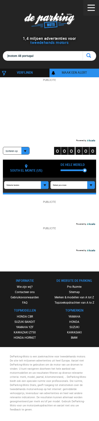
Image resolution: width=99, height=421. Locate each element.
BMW (74, 337)
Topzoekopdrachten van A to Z (74, 302)
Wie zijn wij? (25, 287)
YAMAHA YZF (25, 327)
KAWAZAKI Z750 (25, 332)
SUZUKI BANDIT (24, 322)
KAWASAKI (74, 332)
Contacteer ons (25, 292)
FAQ (24, 302)
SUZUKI (74, 327)
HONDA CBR (25, 316)
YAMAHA (74, 316)
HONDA (74, 322)
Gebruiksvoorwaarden (25, 297)
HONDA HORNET (25, 337)
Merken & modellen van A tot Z (74, 297)
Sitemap (74, 292)
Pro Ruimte (74, 287)
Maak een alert (74, 72)
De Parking (49, 21)
